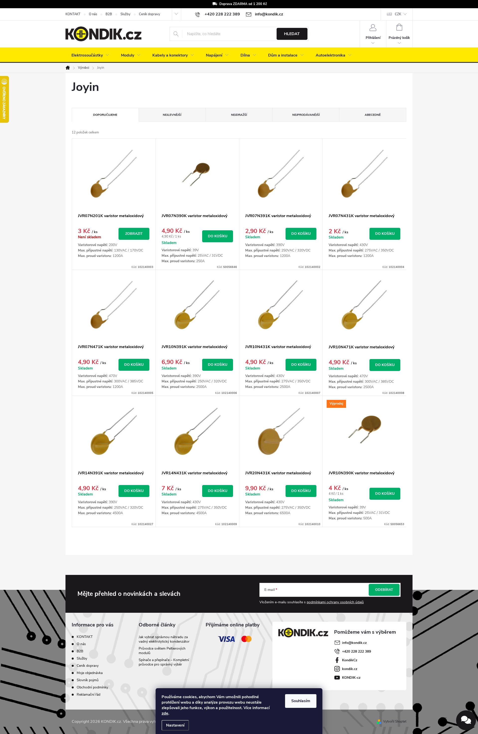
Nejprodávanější (306, 115)
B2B (109, 14)
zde (165, 713)
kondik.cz (349, 669)
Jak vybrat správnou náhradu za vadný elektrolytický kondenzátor (164, 639)
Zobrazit (134, 233)
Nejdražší (239, 115)
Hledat (292, 34)
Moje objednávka (90, 673)
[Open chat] (466, 720)
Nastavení (175, 725)
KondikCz (349, 660)
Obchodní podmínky (92, 687)
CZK (398, 14)
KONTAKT (72, 14)
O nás (93, 14)
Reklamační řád (88, 694)
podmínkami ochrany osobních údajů (335, 602)
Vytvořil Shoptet (394, 721)
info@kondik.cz (354, 642)
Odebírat (384, 589)
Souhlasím (300, 701)
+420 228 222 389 (356, 651)
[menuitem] (90, 55)
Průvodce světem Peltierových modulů (162, 650)
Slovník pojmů (88, 680)
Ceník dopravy (149, 14)
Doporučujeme (105, 115)
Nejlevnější (172, 115)
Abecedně (373, 115)
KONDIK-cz (351, 677)
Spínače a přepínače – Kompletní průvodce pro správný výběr (164, 662)
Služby (125, 14)
